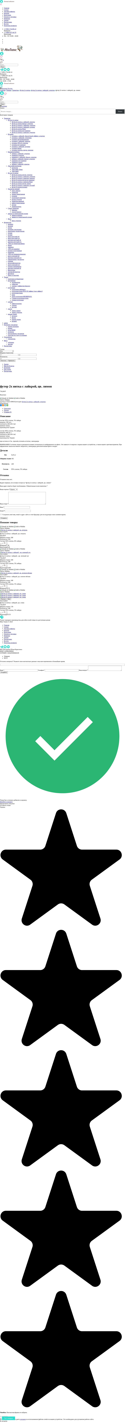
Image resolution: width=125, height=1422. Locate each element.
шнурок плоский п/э (14, 258)
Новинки (7, 18)
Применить (11, 360)
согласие (23, 1419)
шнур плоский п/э (14, 265)
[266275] (6, 613)
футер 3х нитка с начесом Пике (22, 182)
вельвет (14, 321)
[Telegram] (5, 405)
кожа (13, 295)
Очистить (3, 360)
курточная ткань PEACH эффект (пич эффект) (27, 291)
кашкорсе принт (17, 162)
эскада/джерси (16, 212)
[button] (12, 374)
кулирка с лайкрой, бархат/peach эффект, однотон (28, 136)
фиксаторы (11, 270)
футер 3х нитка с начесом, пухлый (23, 185)
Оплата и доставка (10, 17)
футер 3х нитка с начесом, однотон (23, 176)
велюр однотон (17, 199)
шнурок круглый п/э (14, 242)
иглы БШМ (11, 330)
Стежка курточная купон (20, 298)
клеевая (10, 261)
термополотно (16, 206)
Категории (7, 15)
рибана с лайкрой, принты (20, 164)
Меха (5, 340)
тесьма (10, 233)
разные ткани (12, 314)
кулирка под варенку (19, 145)
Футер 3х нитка (13, 173)
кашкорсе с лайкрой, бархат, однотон (24, 157)
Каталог (6, 13)
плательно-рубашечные (15, 279)
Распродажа (8, 22)
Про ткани (7, 369)
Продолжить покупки (7, 803)
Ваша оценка (5, 489)
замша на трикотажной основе (18, 213)
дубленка (11, 342)
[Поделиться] (4, 1416)
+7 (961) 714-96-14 (10, 29)
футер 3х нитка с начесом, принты (23, 178)
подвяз (10, 235)
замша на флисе (17, 215)
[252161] (6, 586)
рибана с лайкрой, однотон (21, 153)
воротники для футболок (16, 231)
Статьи (6, 10)
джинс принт (16, 310)
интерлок (15, 168)
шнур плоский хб (13, 256)
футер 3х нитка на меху (19, 187)
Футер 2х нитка (13, 120)
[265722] (6, 543)
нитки (10, 228)
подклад (14, 316)
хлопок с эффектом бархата (21, 286)
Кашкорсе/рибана (13, 152)
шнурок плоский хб (14, 268)
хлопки (10, 302)
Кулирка (10, 134)
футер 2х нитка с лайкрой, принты (23, 122)
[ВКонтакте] (1, 405)
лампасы (11, 247)
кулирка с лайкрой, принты (21, 141)
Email (2, 511)
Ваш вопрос (83, 670)
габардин (15, 284)
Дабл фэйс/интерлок (14, 166)
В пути (6, 24)
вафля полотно (17, 303)
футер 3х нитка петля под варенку (23, 180)
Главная (6, 8)
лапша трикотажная (18, 194)
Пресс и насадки (13, 275)
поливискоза (16, 282)
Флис (9, 219)
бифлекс (14, 210)
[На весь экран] (3, 1416)
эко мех (10, 344)
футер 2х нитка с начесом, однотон (23, 132)
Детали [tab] (6, 410)
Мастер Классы (9, 366)
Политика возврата (10, 25)
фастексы (11, 273)
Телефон (41, 670)
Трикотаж (7, 118)
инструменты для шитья (16, 333)
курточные (11, 288)
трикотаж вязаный (18, 201)
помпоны (11, 252)
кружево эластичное (14, 229)
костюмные (11, 280)
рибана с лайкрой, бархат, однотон (23, 159)
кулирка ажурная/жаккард (20, 139)
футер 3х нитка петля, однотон (22, 175)
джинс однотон (17, 312)
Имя (2, 507)
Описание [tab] (7, 408)
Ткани (6, 277)
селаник (14, 196)
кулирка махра (16, 148)
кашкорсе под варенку (19, 161)
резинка (10, 224)
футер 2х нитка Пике (19, 129)
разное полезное (13, 326)
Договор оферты (9, 11)
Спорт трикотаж (13, 208)
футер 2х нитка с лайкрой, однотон (23, 125)
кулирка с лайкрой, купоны (21, 146)
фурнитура (7, 222)
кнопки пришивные (14, 266)
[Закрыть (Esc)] (6, 1416)
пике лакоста (16, 191)
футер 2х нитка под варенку (21, 131)
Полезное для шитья (10, 325)
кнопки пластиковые (15, 250)
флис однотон (16, 220)
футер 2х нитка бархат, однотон (22, 123)
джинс (10, 309)
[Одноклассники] (3, 405)
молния (10, 226)
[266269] (6, 566)
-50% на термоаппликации (17, 254)
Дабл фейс (15, 171)
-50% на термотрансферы (16, 243)
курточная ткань (17, 293)
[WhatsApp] (7, 405)
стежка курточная (18, 300)
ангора (14, 205)
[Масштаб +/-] (1, 1416)
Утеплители (8, 337)
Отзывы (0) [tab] (7, 412)
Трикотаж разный (14, 189)
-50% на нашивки (14, 249)
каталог (4, 106)
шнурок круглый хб (14, 240)
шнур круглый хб (13, 236)
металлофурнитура (14, 263)
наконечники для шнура (16, 259)
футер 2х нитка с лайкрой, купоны (23, 127)
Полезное (7, 368)
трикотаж (15, 192)
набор (6, 323)
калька (10, 328)
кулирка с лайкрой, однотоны (22, 138)
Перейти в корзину (6, 802)
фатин (14, 318)
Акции (6, 20)
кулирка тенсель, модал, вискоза (22, 150)
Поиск (2, 67)
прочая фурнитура (14, 272)
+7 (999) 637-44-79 (10, 32)
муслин (14, 307)
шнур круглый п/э (14, 238)
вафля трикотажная (18, 203)
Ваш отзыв (4, 504)
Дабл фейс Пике (17, 169)
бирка (10, 245)
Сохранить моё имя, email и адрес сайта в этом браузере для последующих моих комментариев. (34, 514)
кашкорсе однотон (18, 155)
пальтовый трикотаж (18, 198)
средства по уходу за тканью (17, 335)
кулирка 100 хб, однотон (20, 143)
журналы (11, 332)
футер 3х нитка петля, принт (21, 183)
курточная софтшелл (18, 289)
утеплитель (11, 339)
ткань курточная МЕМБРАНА (22, 296)
